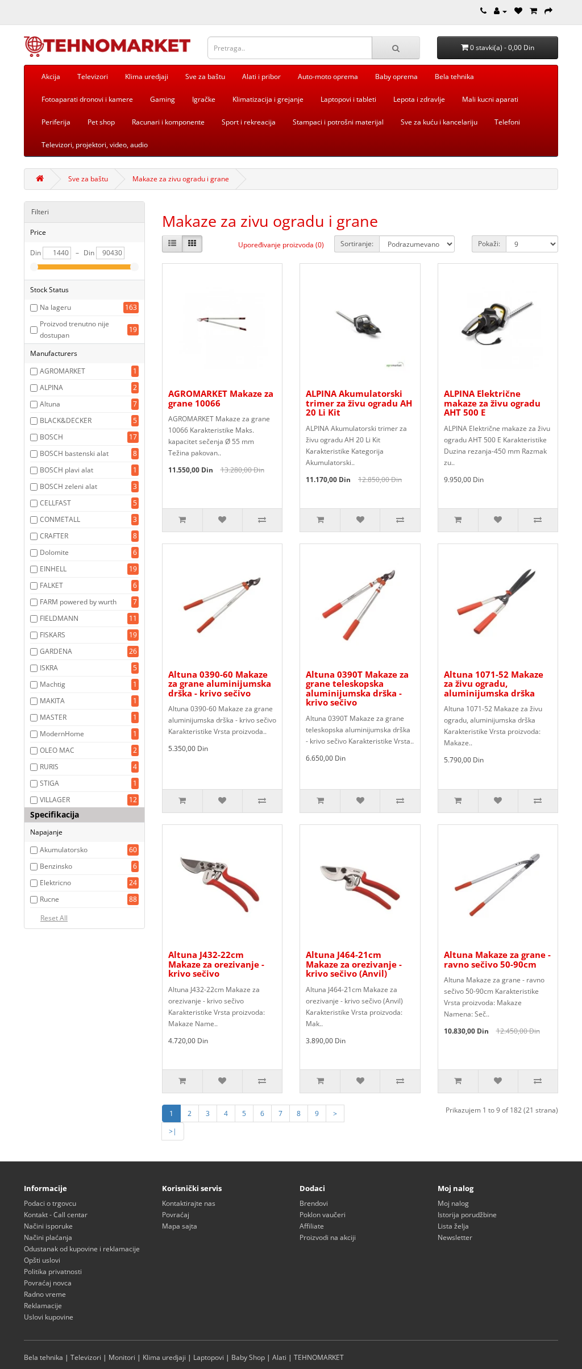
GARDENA (56, 651)
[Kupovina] (548, 11)
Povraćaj (175, 1214)
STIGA (49, 783)
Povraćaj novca (48, 1283)
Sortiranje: (356, 243)
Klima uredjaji (146, 76)
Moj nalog (453, 1203)
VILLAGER (55, 799)
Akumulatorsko (64, 849)
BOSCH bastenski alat (74, 453)
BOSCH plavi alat (66, 470)
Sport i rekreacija (249, 122)
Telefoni (507, 122)
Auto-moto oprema (328, 76)
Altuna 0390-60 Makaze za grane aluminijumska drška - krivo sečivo (219, 684)
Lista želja (453, 1226)
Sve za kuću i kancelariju (439, 122)
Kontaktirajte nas (188, 1203)
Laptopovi (208, 1357)
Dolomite (54, 552)
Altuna (50, 404)
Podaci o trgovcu (50, 1203)
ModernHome (62, 734)
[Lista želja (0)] (518, 11)
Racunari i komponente (168, 122)
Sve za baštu (205, 76)
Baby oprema (396, 76)
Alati (279, 1357)
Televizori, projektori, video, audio (94, 145)
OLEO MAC (57, 750)
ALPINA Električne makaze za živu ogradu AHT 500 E (492, 403)
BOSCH (51, 437)
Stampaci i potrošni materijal (338, 122)
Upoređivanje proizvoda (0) (281, 245)
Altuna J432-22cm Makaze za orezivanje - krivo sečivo (216, 964)
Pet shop (101, 122)
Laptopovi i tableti (348, 99)
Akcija (50, 76)
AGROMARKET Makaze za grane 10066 (220, 398)
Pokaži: (489, 243)
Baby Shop (248, 1357)
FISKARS (52, 635)
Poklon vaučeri (323, 1214)
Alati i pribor (261, 76)
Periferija (55, 122)
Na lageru (55, 307)
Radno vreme (45, 1294)
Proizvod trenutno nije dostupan (74, 329)
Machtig (52, 684)
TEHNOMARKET (319, 1357)
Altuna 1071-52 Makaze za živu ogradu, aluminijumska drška (493, 684)
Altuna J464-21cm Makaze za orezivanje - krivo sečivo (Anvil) (354, 964)
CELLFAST (55, 503)
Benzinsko (56, 866)
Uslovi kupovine (48, 1317)
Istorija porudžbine (467, 1214)
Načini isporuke (48, 1226)
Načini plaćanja (48, 1237)
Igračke (203, 99)
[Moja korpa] (533, 11)
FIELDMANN (59, 618)
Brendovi (314, 1203)
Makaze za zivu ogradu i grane (180, 179)
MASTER (53, 717)
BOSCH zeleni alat (68, 486)
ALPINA (51, 387)
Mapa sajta (179, 1226)
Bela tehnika (454, 76)
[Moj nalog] (500, 11)
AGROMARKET (62, 371)
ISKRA (49, 668)
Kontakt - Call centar (56, 1214)
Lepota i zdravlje (419, 99)
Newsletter (455, 1237)
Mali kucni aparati (490, 99)
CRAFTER (54, 536)
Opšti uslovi (42, 1260)
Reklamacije (43, 1305)
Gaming (162, 99)
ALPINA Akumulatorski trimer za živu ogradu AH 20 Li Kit (359, 403)
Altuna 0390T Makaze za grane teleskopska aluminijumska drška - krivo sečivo (357, 688)
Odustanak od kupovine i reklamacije (82, 1249)
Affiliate (312, 1226)
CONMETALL (60, 519)
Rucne (49, 899)
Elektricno (55, 882)
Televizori (92, 76)
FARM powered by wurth (78, 602)
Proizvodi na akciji (328, 1237)
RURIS (49, 766)
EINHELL (53, 569)
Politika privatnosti (53, 1271)
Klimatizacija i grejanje (268, 99)
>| (173, 1131)
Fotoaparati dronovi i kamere (87, 99)
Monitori (122, 1357)
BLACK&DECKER (66, 420)
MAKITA (52, 701)
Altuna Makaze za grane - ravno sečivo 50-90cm (497, 959)
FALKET (51, 585)
